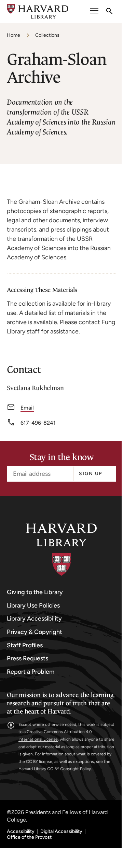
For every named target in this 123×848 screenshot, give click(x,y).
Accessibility (21, 831)
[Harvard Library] (61, 549)
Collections (47, 35)
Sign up (90, 473)
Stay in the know (61, 457)
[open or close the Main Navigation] (94, 11)
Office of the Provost (29, 837)
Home (13, 35)
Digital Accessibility (61, 831)
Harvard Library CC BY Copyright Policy (54, 768)
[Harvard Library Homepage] (37, 11)
